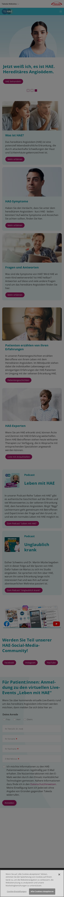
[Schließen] (59, 874)
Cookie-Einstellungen (16, 891)
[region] (32, 883)
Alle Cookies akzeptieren (42, 891)
